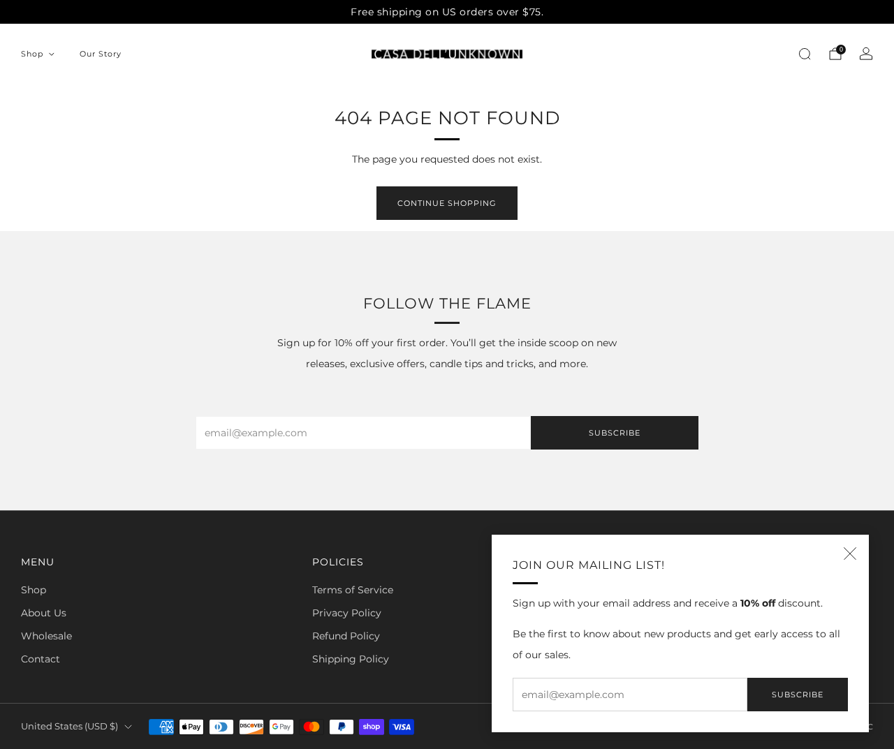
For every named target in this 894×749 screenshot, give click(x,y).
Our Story (101, 54)
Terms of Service (352, 590)
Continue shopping (447, 203)
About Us (43, 613)
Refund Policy (346, 636)
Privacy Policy (346, 613)
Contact (40, 659)
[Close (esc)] (850, 553)
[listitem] (447, 12)
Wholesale (46, 636)
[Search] (805, 54)
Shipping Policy (350, 659)
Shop (32, 54)
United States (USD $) (69, 726)
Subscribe (797, 694)
